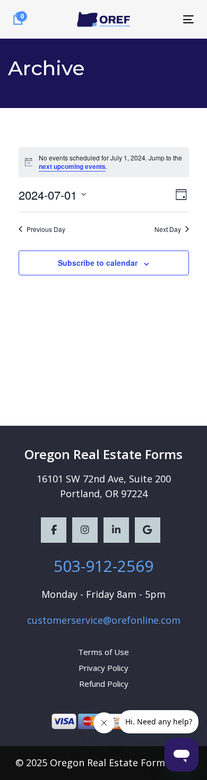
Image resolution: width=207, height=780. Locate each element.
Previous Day (46, 229)
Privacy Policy (103, 667)
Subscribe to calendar (97, 262)
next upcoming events (72, 166)
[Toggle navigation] (164, 19)
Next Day (167, 229)
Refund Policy (103, 683)
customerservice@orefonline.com (103, 620)
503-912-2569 (103, 566)
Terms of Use (103, 652)
